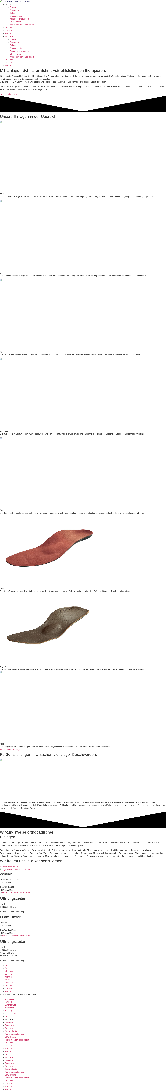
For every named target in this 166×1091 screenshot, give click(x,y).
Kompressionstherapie (19, 19)
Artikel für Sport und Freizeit (22, 25)
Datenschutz (10, 1005)
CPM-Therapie (16, 22)
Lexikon (8, 31)
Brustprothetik (16, 16)
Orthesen (14, 13)
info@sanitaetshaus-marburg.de (16, 893)
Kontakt (8, 33)
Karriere (8, 1049)
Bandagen (14, 10)
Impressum (9, 999)
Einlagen (13, 7)
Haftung (8, 1002)
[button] (2, 194)
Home (7, 965)
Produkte (9, 968)
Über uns (9, 28)
